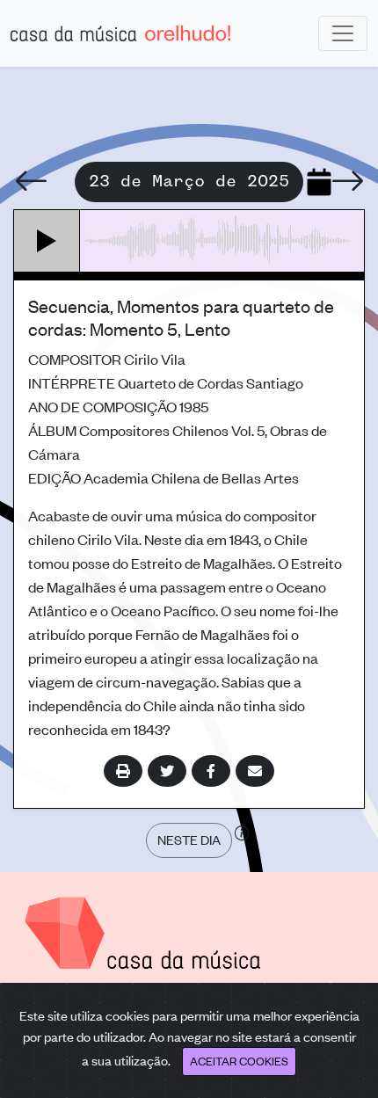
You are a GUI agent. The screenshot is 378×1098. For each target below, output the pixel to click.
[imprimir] (123, 771)
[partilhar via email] (255, 771)
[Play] (47, 241)
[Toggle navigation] (342, 33)
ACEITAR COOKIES (239, 1060)
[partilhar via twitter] (167, 771)
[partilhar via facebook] (211, 771)
